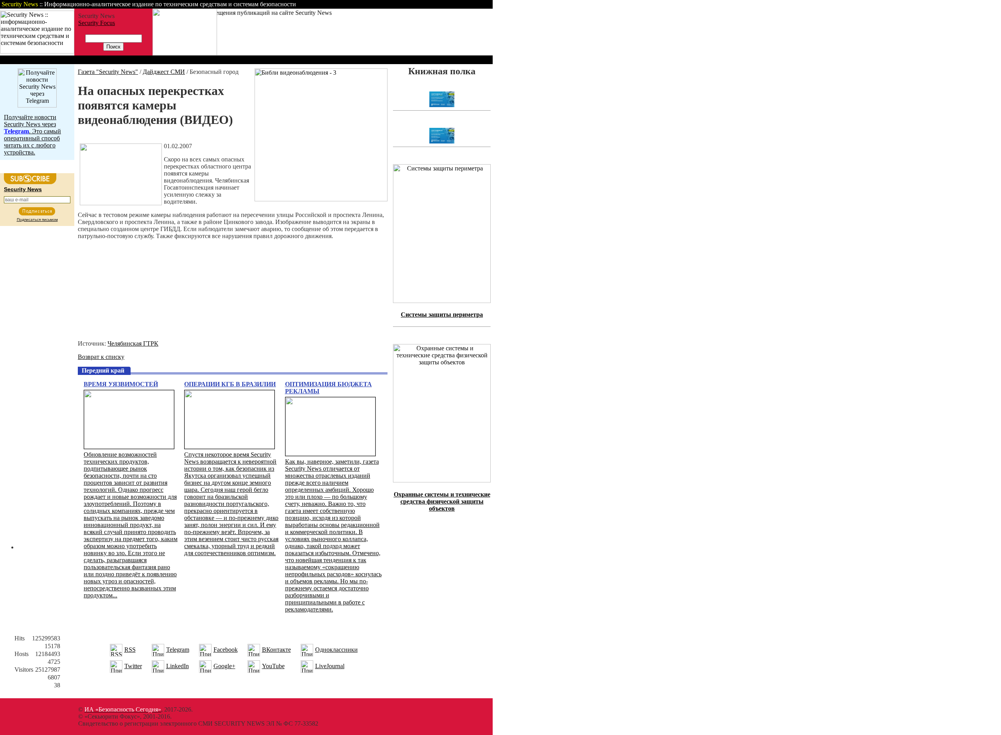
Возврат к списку (101, 356)
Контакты (427, 4)
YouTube (273, 666)
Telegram (177, 649)
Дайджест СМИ (164, 71)
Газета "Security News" (108, 71)
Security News (23, 189)
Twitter (133, 666)
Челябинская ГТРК (133, 343)
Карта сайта (468, 4)
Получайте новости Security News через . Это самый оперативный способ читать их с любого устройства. (32, 135)
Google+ (224, 666)
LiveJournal (329, 666)
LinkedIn (177, 666)
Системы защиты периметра (442, 314)
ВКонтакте (276, 649)
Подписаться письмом (37, 219)
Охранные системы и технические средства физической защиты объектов (442, 501)
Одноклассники (336, 649)
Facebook (225, 649)
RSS (130, 649)
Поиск (392, 4)
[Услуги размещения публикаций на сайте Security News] (184, 53)
